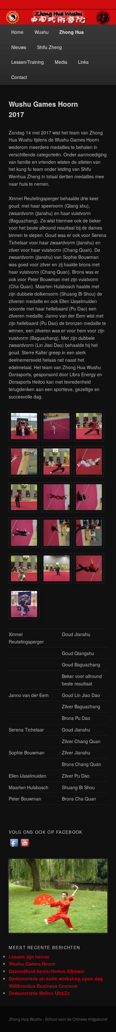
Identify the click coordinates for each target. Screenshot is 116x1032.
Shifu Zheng (49, 47)
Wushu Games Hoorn (32, 963)
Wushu (41, 32)
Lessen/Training (27, 62)
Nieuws (18, 47)
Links (83, 62)
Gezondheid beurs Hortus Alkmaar (46, 971)
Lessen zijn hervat (29, 956)
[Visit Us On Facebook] (14, 846)
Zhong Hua (71, 32)
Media (61, 62)
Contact (19, 77)
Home (17, 32)
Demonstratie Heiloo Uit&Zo (39, 993)
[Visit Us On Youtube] (24, 846)
